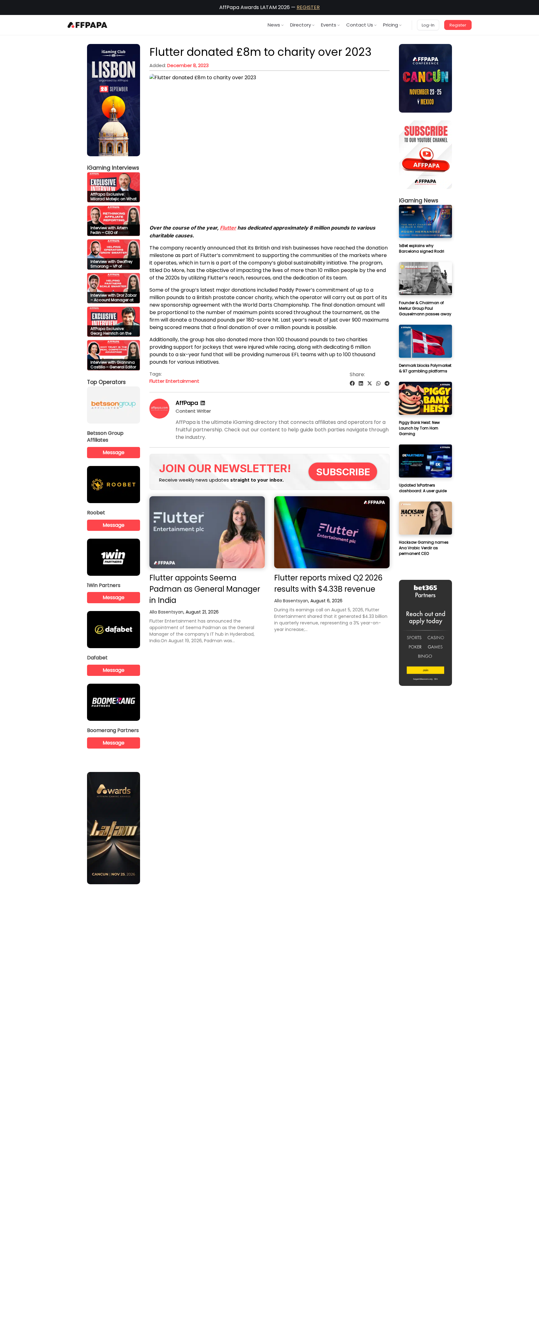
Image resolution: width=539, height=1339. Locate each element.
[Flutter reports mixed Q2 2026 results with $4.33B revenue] (332, 532)
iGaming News (418, 200)
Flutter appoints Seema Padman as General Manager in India (204, 589)
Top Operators (106, 382)
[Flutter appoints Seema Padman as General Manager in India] (207, 532)
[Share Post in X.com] (369, 383)
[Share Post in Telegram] (387, 383)
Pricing (390, 25)
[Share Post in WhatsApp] (378, 383)
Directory (300, 25)
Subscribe (343, 472)
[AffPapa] (159, 416)
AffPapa (187, 403)
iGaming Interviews (113, 168)
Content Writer (193, 411)
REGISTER (308, 7)
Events (328, 25)
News (274, 25)
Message (113, 452)
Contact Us (359, 25)
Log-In (428, 25)
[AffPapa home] (87, 25)
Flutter (228, 228)
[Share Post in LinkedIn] (361, 383)
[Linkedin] (203, 403)
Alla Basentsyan (166, 612)
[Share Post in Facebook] (352, 383)
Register (457, 25)
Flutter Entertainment (174, 381)
